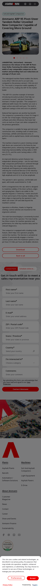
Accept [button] (33, 578)
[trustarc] (35, 584)
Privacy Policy (7, 585)
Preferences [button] (16, 578)
